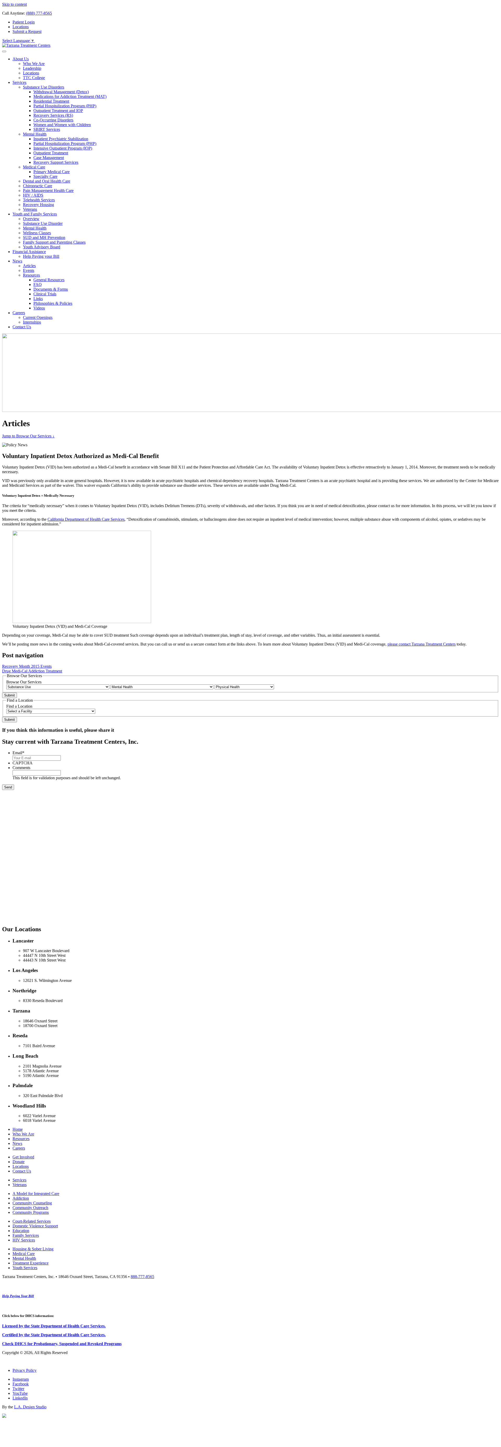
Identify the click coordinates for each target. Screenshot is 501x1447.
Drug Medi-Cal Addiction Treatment (32, 671)
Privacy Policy (25, 1370)
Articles (29, 265)
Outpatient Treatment (50, 153)
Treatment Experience (31, 1263)
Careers (19, 313)
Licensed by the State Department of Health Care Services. (54, 1326)
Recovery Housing (38, 204)
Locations (21, 27)
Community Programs (31, 1212)
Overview (31, 218)
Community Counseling (32, 1203)
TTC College (34, 77)
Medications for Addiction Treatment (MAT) (69, 96)
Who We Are (34, 63)
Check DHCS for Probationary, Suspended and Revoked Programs (62, 1343)
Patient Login (24, 22)
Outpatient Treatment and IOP (58, 110)
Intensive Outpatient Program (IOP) (62, 148)
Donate (19, 1161)
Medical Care (34, 167)
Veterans (30, 209)
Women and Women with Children (62, 124)
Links (38, 298)
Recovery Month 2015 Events (27, 666)
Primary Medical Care (51, 171)
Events (28, 270)
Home (18, 1129)
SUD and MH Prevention (44, 237)
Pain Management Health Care (48, 190)
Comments (21, 767)
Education (21, 1230)
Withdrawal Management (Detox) (61, 92)
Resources (31, 275)
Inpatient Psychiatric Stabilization (60, 139)
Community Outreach (30, 1207)
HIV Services (24, 1240)
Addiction (21, 1198)
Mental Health (34, 134)
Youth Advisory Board (41, 247)
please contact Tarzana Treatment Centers (421, 644)
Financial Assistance (29, 251)
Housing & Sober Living (33, 1249)
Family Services (26, 1235)
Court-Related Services (32, 1221)
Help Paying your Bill (41, 256)
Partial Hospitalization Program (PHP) (64, 106)
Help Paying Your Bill (18, 1296)
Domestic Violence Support (35, 1226)
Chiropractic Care (37, 186)
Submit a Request (27, 31)
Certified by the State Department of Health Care (45, 1335)
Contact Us (22, 327)
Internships (32, 322)
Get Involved (23, 1157)
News (17, 261)
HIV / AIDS (33, 195)
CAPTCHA (23, 763)
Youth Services (25, 1268)
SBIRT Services (46, 129)
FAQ (37, 284)
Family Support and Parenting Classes (54, 242)
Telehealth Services (39, 200)
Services (19, 82)
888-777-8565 (142, 1276)
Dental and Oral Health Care (46, 181)
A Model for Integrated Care (36, 1193)
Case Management (48, 157)
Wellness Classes (37, 233)
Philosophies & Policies (52, 303)
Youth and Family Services (35, 214)
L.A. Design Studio (30, 1407)
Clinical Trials (44, 294)
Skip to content (14, 4)
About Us (21, 59)
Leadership (32, 68)
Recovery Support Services (55, 162)
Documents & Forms (50, 289)
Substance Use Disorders (43, 87)
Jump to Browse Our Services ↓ (28, 436)
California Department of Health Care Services (85, 519)
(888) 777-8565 (39, 13)
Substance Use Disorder (43, 223)
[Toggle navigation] (4, 51)
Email (18, 753)
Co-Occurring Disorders (53, 120)
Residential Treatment (51, 101)
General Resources (48, 280)
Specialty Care (45, 176)
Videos (39, 308)
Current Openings (37, 317)
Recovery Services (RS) (53, 115)
